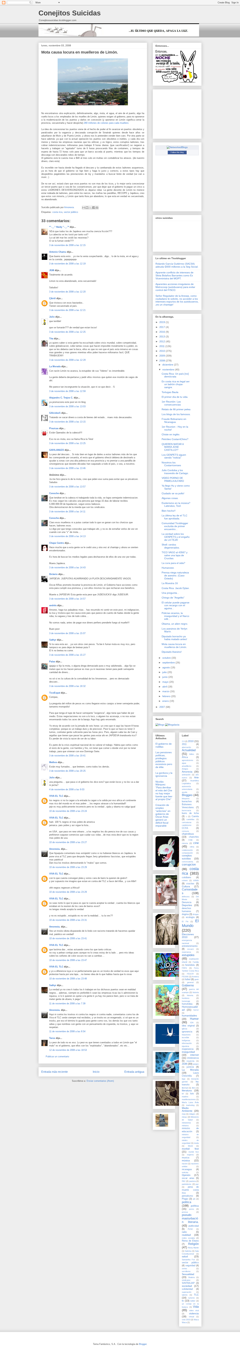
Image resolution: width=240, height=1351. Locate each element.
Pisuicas (54, 428)
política (195, 1205)
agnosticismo (187, 760)
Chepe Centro (56, 543)
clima (192, 847)
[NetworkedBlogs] (177, 147)
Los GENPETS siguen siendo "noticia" (174, 456)
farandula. (190, 965)
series (184, 1268)
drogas (196, 914)
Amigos (185, 769)
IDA (191, 1022)
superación (186, 1292)
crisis (196, 880)
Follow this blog (177, 152)
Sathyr (52, 639)
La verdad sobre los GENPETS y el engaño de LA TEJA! (176, 537)
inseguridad (188, 1051)
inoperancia (187, 1049)
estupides (188, 955)
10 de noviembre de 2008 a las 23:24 (68, 811)
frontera (195, 977)
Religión (193, 1244)
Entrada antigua (134, 1071)
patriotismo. (187, 1184)
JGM (51, 270)
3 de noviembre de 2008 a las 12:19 (67, 263)
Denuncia (186, 902)
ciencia (185, 843)
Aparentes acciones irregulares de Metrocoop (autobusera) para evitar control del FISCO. (175, 287)
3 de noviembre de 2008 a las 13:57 (67, 486)
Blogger (143, 1344)
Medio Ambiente (187, 1109)
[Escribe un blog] (87, 207)
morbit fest (194, 1152)
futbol (187, 979)
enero (166, 701)
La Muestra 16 (170, 583)
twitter (192, 1301)
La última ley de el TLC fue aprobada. (174, 517)
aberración (186, 747)
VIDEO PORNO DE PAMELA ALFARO (173, 479)
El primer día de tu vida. (175, 396)
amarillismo (186, 766)
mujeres (190, 1155)
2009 (162, 355)
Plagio (185, 1199)
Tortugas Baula (170, 392)
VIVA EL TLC (56, 796)
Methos (53, 762)
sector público (71, 212)
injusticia (185, 1046)
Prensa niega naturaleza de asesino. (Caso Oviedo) (175, 575)
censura (185, 831)
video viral (194, 1310)
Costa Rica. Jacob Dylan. (176, 588)
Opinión (186, 1175)
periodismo (187, 1196)
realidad (186, 1234)
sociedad (187, 1286)
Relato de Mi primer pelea (176, 409)
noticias (185, 1172)
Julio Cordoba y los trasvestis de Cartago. (175, 472)
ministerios (186, 1123)
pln (194, 1199)
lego (183, 1079)
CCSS (185, 828)
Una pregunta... (170, 592)
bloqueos (186, 798)
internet (194, 1054)
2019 (162, 322)
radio (184, 1232)
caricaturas (187, 822)
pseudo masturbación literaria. (190, 1218)
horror (196, 1010)
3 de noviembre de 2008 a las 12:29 (67, 360)
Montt (190, 1146)
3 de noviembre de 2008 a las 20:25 (67, 771)
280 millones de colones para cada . (106, 123)
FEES (184, 968)
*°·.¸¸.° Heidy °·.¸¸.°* (59, 227)
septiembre (169, 662)
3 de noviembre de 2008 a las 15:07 (67, 633)
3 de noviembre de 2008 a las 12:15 (67, 245)
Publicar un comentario (57, 1056)
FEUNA (185, 977)
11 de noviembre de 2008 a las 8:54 (67, 1031)
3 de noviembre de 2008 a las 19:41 (67, 755)
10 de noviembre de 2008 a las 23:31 (68, 920)
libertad (185, 1088)
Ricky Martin (193, 1248)
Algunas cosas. (170, 498)
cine (196, 843)
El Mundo (190, 923)
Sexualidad (188, 1274)
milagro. (192, 1114)
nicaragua (187, 1169)
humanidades (189, 1015)
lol (183, 1094)
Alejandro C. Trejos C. (61, 397)
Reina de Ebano (190, 1241)
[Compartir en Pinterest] (97, 207)
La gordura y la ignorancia (163, 774)
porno (191, 1209)
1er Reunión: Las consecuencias (171, 403)
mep (184, 1114)
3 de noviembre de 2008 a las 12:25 (67, 332)
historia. (190, 995)
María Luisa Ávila (190, 1102)
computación (187, 853)
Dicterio (53, 574)
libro (194, 1088)
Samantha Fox (188, 1260)
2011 (162, 346)
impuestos (186, 1035)
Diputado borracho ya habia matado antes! (174, 638)
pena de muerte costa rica (190, 1190)
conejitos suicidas (187, 857)
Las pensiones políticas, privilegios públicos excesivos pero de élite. (163, 759)
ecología (190, 917)
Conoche (54, 493)
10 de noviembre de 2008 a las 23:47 (68, 960)
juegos (196, 1064)
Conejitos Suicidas (69, 13)
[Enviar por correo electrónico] (83, 207)
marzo (166, 691)
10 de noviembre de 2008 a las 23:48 (68, 978)
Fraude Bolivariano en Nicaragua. (174, 420)
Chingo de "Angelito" (173, 597)
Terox (52, 1038)
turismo (191, 1298)
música (186, 1160)
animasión (186, 775)
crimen (185, 880)
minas (184, 1117)
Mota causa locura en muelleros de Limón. (174, 645)
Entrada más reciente (54, 1071)
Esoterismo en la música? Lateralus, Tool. (176, 504)
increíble (185, 1037)
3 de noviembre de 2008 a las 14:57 (67, 598)
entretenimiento (189, 946)
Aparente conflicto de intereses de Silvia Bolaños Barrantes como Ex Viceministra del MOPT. (174, 275)
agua (184, 763)
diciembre (168, 364)
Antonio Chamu (57, 252)
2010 (162, 351)
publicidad (194, 1226)
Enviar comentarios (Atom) (100, 1081)
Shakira (191, 1277)
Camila (195, 816)
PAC (184, 1181)
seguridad (190, 1265)
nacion (184, 1164)
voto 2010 (186, 1320)
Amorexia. (54, 849)
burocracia (186, 810)
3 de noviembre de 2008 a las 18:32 (67, 686)
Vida (196, 1306)
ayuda (184, 792)
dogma (185, 914)
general (190, 982)
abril (165, 686)
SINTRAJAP (188, 1283)
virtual (191, 1317)
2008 (162, 360)
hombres (185, 998)
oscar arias (188, 1178)
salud (185, 1256)
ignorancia (187, 1031)
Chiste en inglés (170, 434)
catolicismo (186, 825)
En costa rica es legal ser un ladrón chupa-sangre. (176, 384)
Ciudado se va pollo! (173, 493)
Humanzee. (168, 567)
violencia (194, 1313)
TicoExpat (54, 692)
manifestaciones (189, 1099)
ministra (185, 1125)
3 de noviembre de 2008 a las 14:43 (67, 567)
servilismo (186, 1271)
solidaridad (187, 1289)
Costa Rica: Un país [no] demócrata (175, 375)
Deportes (187, 905)
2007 (162, 707)
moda (196, 1143)
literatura (187, 1090)
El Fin (185, 921)
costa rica (57, 212)
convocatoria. (187, 862)
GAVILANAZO (56, 450)
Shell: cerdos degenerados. (171, 546)
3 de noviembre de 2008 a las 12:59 (67, 391)
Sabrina (188, 1251)
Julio (52, 316)
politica (186, 1202)
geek (196, 979)
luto (192, 1093)
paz (197, 1184)
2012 (162, 341)
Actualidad (189, 750)
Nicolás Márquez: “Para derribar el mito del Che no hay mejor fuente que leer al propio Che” (163, 790)
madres (185, 1097)
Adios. (191, 754)
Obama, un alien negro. (175, 623)
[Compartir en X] (90, 207)
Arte (196, 777)
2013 (162, 336)
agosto (166, 667)
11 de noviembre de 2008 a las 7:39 (67, 1003)
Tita (51, 338)
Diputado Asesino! (172, 651)
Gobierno (188, 985)
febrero (166, 696)
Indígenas (186, 1040)
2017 (162, 327)
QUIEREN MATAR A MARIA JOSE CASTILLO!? (173, 447)
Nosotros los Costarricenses (171, 464)
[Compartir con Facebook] (93, 207)
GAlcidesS (55, 413)
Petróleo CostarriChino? (175, 439)
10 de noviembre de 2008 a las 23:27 (68, 842)
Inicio (96, 1071)
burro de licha (190, 813)
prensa (185, 1212)
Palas (52, 661)
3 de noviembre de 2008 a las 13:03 (67, 406)
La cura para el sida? (173, 563)
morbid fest (190, 1148)
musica (185, 1157)
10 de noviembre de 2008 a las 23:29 (68, 867)
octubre (166, 657)
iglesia (184, 1029)
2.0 (183, 741)
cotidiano (186, 877)
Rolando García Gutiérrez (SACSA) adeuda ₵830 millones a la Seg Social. (176, 265)
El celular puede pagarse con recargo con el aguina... (175, 605)
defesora (185, 897)
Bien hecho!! (169, 510)
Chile (190, 840)
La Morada (55, 366)
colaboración (187, 850)
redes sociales (188, 1238)
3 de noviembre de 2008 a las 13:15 (67, 421)
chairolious (188, 833)
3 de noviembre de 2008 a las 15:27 (67, 655)
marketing (190, 1105)
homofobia (187, 1004)
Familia (196, 962)
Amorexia (187, 771)
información (187, 1043)
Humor (194, 1018)
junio (165, 677)
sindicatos (186, 1280)
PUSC (190, 1229)
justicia (190, 1067)
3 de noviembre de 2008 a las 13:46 (67, 468)
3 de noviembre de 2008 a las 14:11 (67, 511)
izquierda (190, 1061)
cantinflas (190, 819)
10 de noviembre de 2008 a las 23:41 (68, 938)
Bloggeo (187, 795)
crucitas (190, 883)
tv (183, 1300)
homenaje (186, 1001)
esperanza (186, 952)
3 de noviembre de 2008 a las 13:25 (67, 443)
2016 (162, 331)
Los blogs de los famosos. (176, 414)
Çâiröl (52, 298)
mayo (165, 681)
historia (196, 992)
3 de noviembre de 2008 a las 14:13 (67, 536)
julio (164, 672)
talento (184, 1295)
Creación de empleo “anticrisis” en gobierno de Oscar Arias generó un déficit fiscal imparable (162, 815)
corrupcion (189, 864)
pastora (192, 1181)
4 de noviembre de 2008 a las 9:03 (66, 789)
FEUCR (190, 974)
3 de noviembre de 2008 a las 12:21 (67, 310)
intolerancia (193, 1058)
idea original (188, 1025)
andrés (53, 605)
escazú (190, 949)
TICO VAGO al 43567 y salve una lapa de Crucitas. (174, 555)
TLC (196, 1294)
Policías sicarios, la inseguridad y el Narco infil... (175, 616)
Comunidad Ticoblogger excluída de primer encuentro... (175, 526)
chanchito (194, 837)
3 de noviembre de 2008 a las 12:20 (67, 291)
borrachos (187, 801)
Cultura (186, 886)
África (185, 757)
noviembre (168, 369)
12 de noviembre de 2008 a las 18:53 (68, 1050)
